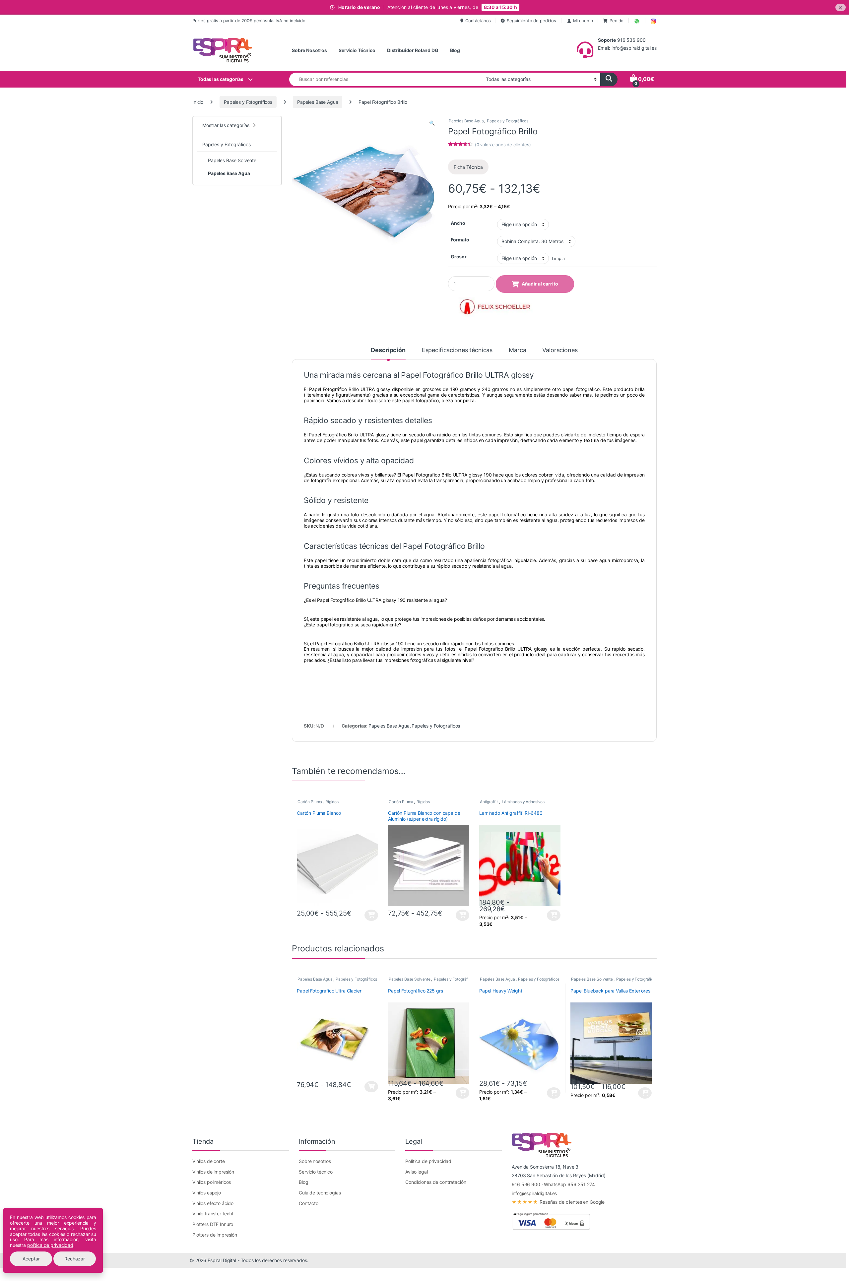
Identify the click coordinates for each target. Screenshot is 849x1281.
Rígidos (332, 801)
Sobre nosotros (315, 1161)
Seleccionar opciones (366, 915)
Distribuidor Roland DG (412, 50)
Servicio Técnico (357, 50)
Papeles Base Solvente (409, 979)
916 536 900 (526, 1184)
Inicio (197, 102)
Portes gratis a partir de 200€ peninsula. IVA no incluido (248, 20)
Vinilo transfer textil (212, 1213)
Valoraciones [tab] (559, 350)
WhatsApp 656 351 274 (569, 1184)
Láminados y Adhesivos (523, 801)
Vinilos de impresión (213, 1172)
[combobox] (385, 79)
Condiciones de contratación (435, 1182)
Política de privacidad (428, 1161)
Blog (455, 50)
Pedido (616, 20)
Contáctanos (478, 20)
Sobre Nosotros (309, 50)
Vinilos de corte (208, 1161)
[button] (432, 123)
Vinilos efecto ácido (212, 1203)
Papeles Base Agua (317, 102)
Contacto (308, 1203)
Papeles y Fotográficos (248, 102)
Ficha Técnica (468, 167)
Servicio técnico (316, 1172)
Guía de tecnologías (320, 1192)
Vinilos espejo (206, 1192)
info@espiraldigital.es (534, 1193)
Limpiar (559, 258)
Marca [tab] (517, 350)
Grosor (459, 256)
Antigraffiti (489, 801)
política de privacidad (50, 1245)
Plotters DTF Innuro (212, 1224)
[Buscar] (609, 79)
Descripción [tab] (388, 350)
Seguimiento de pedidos (531, 20)
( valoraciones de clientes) (503, 144)
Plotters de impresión (214, 1235)
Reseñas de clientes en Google (558, 1202)
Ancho (458, 223)
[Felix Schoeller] (498, 307)
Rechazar (74, 1258)
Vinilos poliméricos (211, 1182)
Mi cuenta (583, 20)
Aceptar (31, 1258)
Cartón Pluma (309, 801)
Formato (460, 239)
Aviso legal (416, 1172)
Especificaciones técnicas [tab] (457, 350)
